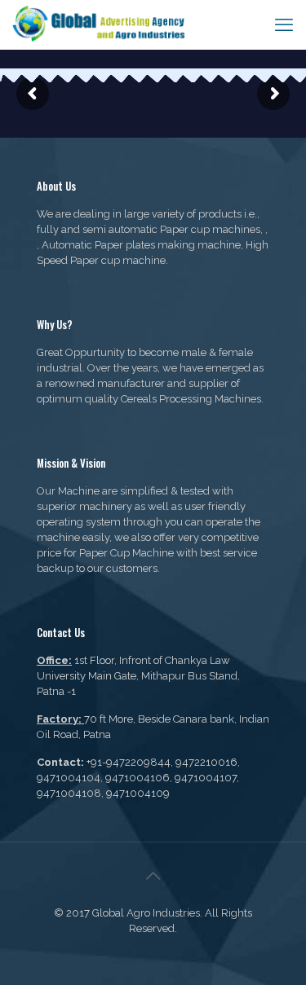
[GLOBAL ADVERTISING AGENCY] (99, 24)
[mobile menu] (284, 24)
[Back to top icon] (153, 876)
